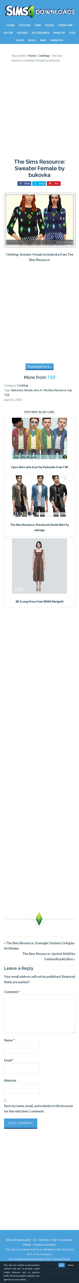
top (69, 390)
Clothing (22, 385)
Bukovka (17, 390)
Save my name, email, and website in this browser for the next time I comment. (38, 1108)
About (71, 1265)
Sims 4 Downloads (39, 12)
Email (9, 1060)
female (28, 390)
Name (9, 1040)
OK (61, 1265)
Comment (12, 992)
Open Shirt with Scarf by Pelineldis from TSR (39, 467)
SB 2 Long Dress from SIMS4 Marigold (39, 601)
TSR (51, 377)
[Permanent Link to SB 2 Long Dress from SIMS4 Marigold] (39, 592)
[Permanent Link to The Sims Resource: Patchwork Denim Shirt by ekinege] (39, 515)
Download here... (39, 366)
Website (10, 1080)
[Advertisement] (39, 111)
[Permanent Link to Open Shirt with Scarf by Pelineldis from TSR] (39, 458)
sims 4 (38, 390)
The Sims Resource (54, 390)
